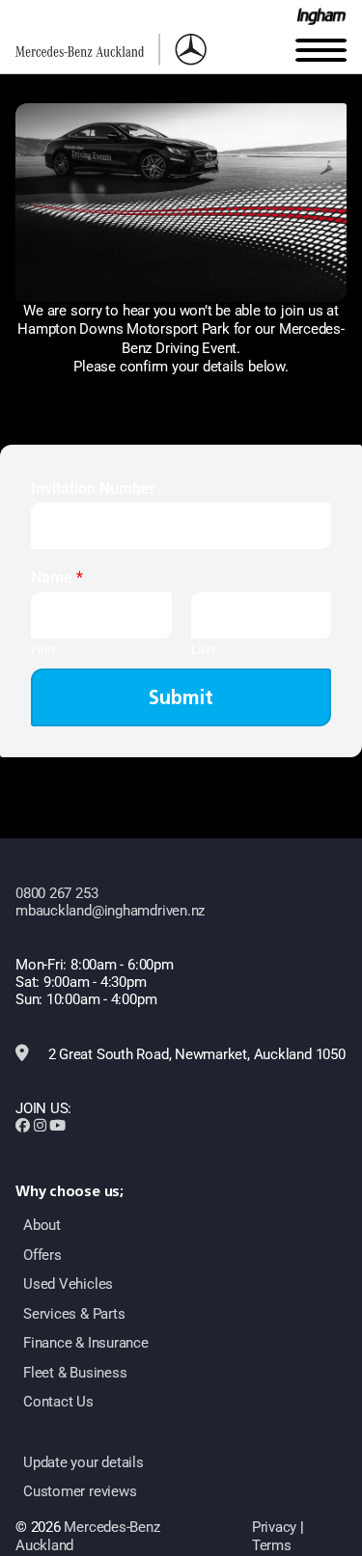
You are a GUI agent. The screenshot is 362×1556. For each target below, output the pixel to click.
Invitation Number (93, 488)
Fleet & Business (74, 1372)
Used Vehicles (68, 1284)
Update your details (83, 1462)
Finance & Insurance (86, 1342)
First (43, 649)
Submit (181, 697)
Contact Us (58, 1401)
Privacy (274, 1527)
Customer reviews (79, 1491)
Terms (272, 1545)
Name (57, 577)
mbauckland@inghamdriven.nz (110, 910)
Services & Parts (74, 1314)
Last (203, 649)
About (42, 1225)
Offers (42, 1255)
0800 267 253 (56, 893)
